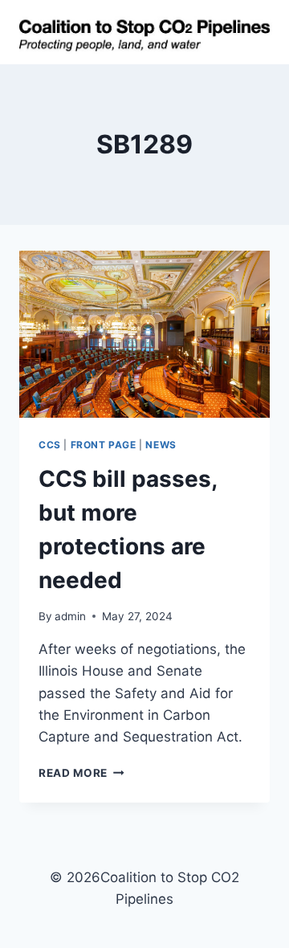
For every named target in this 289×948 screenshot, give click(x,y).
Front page (103, 445)
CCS (50, 445)
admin (70, 616)
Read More (81, 772)
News (160, 445)
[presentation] (144, 334)
